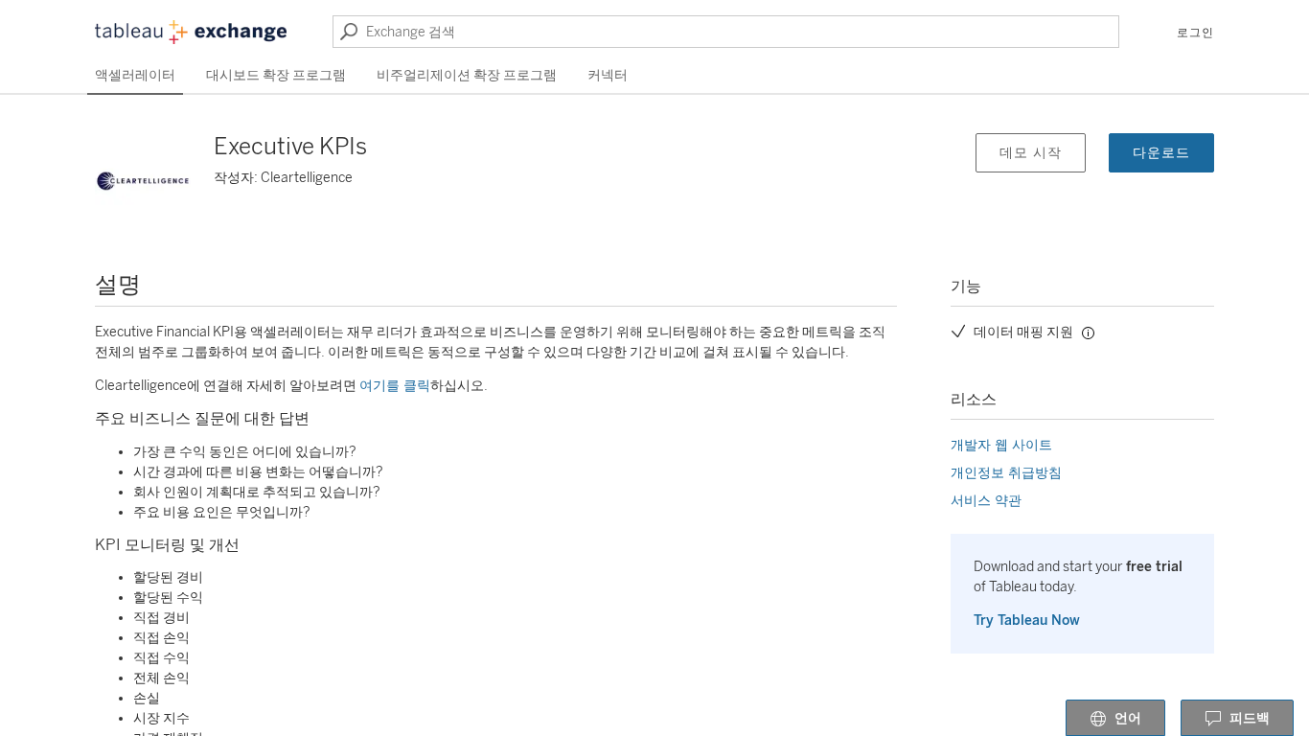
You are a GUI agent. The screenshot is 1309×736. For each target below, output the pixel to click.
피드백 (1249, 718)
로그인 (1195, 32)
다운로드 (1161, 153)
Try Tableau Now (1027, 620)
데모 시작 (1030, 153)
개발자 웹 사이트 (1001, 445)
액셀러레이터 (135, 75)
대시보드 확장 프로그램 (276, 75)
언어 (1127, 718)
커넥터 (607, 75)
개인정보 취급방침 (1006, 473)
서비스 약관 (986, 501)
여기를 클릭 (394, 386)
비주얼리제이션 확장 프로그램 (467, 75)
